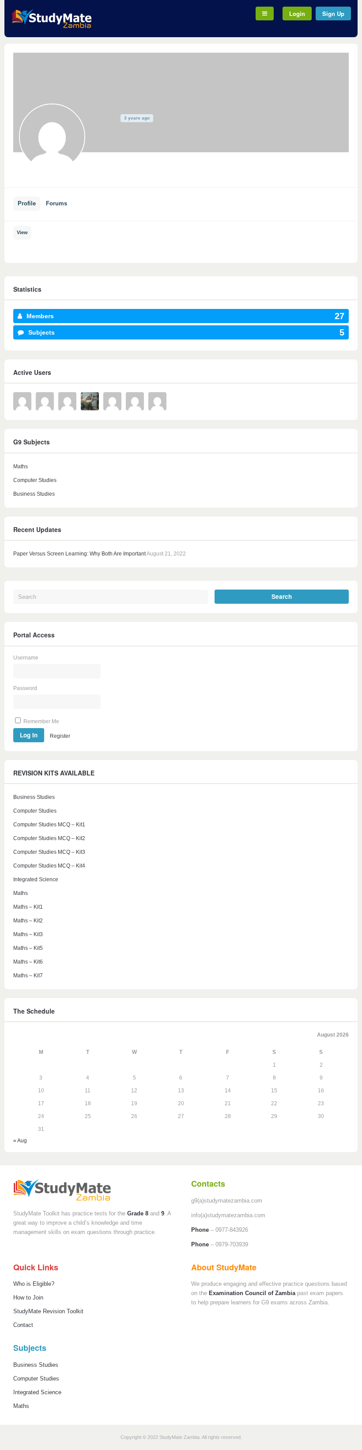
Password (25, 688)
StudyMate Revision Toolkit (48, 1311)
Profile (27, 203)
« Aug (20, 1141)
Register (60, 736)
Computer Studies (35, 480)
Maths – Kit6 (28, 962)
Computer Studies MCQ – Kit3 (49, 852)
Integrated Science (35, 879)
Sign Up (333, 13)
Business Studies (34, 494)
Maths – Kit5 (28, 948)
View (22, 232)
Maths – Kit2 (28, 921)
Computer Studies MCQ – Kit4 (49, 866)
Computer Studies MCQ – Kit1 (49, 824)
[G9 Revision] (51, 26)
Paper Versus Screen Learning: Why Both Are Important (79, 554)
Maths (20, 466)
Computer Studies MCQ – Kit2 (49, 838)
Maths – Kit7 (28, 975)
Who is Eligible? (33, 1283)
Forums (56, 203)
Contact (23, 1325)
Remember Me (40, 721)
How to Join (28, 1297)
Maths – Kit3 (28, 934)
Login (297, 13)
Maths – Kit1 (28, 907)
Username (25, 657)
